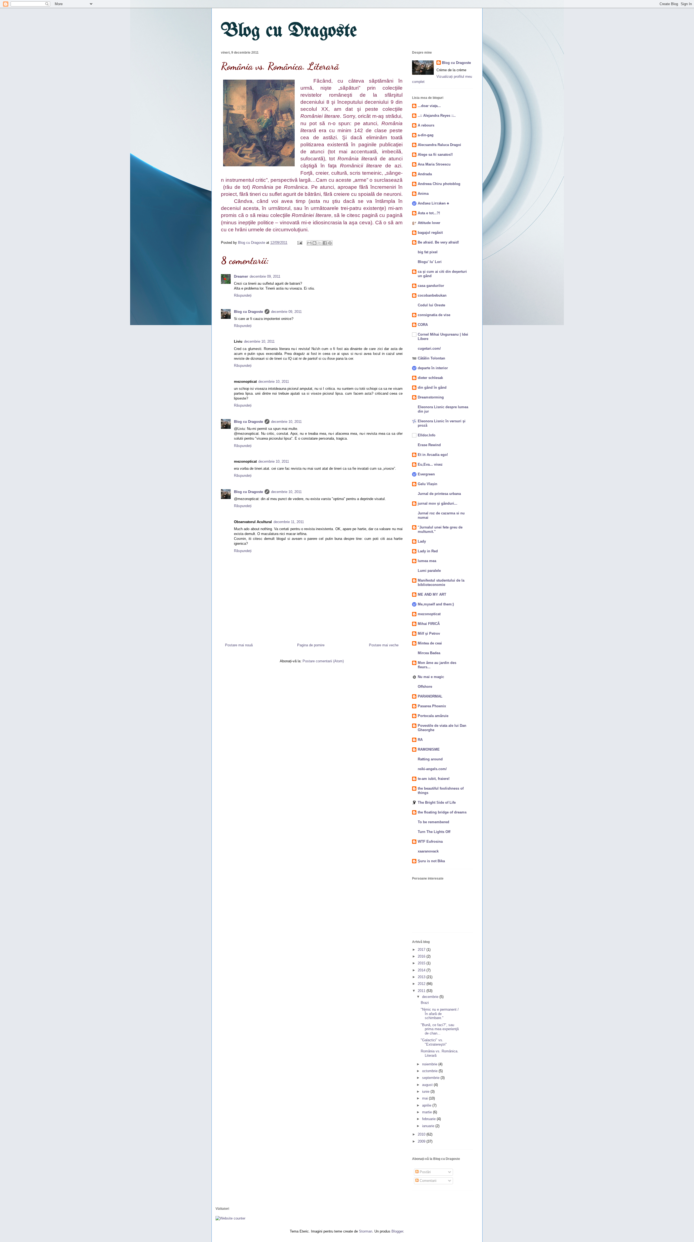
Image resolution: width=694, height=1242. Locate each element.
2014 (422, 970)
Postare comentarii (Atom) (323, 661)
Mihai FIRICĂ (429, 624)
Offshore (425, 687)
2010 (422, 1134)
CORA (423, 325)
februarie (429, 1119)
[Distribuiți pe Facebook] (324, 243)
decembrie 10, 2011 (259, 341)
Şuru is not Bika (431, 861)
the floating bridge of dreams (442, 812)
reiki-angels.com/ (432, 769)
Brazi (425, 1003)
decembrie (430, 997)
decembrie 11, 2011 (289, 522)
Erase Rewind (429, 445)
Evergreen (426, 474)
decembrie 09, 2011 (265, 276)
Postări (425, 1172)
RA (420, 740)
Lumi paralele (429, 571)
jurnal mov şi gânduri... (437, 503)
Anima (423, 194)
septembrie (431, 1078)
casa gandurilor (431, 286)
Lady (422, 541)
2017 (422, 950)
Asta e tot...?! (429, 213)
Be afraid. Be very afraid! (438, 242)
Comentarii (427, 1181)
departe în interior (433, 368)
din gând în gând (432, 387)
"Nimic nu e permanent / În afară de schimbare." (440, 1013)
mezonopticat (429, 614)
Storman (365, 1231)
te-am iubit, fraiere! (433, 779)
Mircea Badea (429, 653)
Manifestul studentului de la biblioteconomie (441, 582)
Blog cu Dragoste (289, 31)
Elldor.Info (426, 435)
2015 (422, 963)
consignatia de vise (434, 315)
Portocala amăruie (433, 716)
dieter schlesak (430, 378)
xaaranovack (428, 851)
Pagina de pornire (310, 645)
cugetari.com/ (429, 348)
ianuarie (428, 1126)
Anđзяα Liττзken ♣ (433, 203)
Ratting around (430, 759)
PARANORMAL (430, 696)
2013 (422, 977)
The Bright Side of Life (437, 802)
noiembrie (430, 1064)
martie (427, 1112)
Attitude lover (429, 223)
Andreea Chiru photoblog (439, 184)
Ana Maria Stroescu (434, 164)
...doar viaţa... (429, 106)
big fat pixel (428, 252)
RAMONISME (429, 749)
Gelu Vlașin (427, 484)
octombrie (430, 1071)
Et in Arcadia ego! (433, 455)
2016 (422, 956)
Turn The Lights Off (434, 832)
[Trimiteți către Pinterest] (330, 243)
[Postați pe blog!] (314, 243)
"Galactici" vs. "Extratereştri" (434, 1042)
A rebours (426, 125)
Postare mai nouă (239, 645)
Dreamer (241, 276)
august (428, 1085)
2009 (422, 1141)
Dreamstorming (431, 397)
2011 (422, 991)
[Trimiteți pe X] (319, 243)
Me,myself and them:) (436, 604)
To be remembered (433, 822)
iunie (426, 1091)
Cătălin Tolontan (431, 358)
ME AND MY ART (432, 594)
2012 (422, 984)
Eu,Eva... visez (430, 464)
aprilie (427, 1105)
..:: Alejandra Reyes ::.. (437, 116)
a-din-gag (425, 135)
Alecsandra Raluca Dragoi (439, 145)
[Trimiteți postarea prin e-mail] (299, 243)
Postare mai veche (384, 645)
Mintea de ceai (430, 643)
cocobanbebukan (432, 295)
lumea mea (427, 561)
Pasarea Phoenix (432, 706)
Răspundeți (243, 295)
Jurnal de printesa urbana (439, 494)
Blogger (397, 1231)
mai (425, 1098)
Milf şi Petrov (429, 633)
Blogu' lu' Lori (430, 262)
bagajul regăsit (430, 233)
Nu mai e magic (431, 677)
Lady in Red (428, 551)
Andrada (425, 174)
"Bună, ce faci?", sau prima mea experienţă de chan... (440, 1029)
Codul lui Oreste (431, 305)
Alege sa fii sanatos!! (435, 155)
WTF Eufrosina (430, 841)
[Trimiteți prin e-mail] (309, 243)
